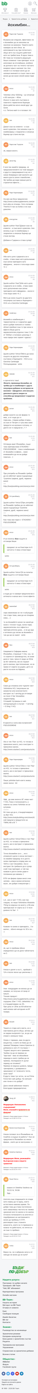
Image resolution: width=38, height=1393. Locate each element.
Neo (10, 645)
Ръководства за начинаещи (14, 1330)
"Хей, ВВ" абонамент (11, 1288)
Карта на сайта (7, 1384)
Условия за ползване (9, 1380)
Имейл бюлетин (9, 1317)
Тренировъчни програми (13, 1345)
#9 (34, 315)
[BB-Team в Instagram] (12, 1373)
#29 (33, 966)
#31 (33, 1024)
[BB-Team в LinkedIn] (21, 1373)
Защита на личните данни (11, 1382)
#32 (33, 1101)
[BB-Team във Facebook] (3, 1373)
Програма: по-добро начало (15, 1283)
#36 (33, 1248)
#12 (33, 411)
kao (10, 120)
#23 (33, 762)
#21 (33, 719)
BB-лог (6, 1320)
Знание (7, 1327)
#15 (33, 499)
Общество (8, 1359)
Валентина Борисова (17, 1128)
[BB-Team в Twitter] (8, 1373)
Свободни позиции (11, 1314)
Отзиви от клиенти (10, 1308)
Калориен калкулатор (12, 1336)
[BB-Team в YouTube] (17, 1373)
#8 (34, 279)
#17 (33, 568)
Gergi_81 (12, 1098)
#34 (33, 1154)
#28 (33, 944)
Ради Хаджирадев (16, 193)
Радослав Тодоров (16, 34)
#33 (33, 1130)
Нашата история (10, 1303)
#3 (34, 147)
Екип (5, 1311)
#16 (33, 535)
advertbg (12, 161)
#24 (33, 795)
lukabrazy (12, 313)
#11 (33, 377)
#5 (34, 195)
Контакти (6, 1322)
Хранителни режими (11, 1334)
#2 (34, 123)
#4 (34, 163)
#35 (33, 1181)
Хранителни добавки (19, 19)
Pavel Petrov (13, 1179)
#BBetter (6, 1362)
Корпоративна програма (13, 1292)
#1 (34, 91)
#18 (33, 609)
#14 (33, 469)
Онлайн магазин (10, 1295)
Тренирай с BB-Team (11, 1286)
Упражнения (8, 1347)
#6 (34, 222)
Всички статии (9, 1354)
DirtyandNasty (14, 496)
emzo (11, 88)
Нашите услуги (11, 1279)
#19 (33, 647)
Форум (5, 19)
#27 (33, 923)
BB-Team (7, 1299)
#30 (33, 985)
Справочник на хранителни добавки (18, 1351)
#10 (33, 350)
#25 (33, 835)
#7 (34, 253)
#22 (33, 738)
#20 (33, 682)
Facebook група (9, 1367)
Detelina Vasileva (15, 1152)
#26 (33, 896)
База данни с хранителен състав (17, 1339)
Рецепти (6, 1341)
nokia (11, 1246)
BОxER (11, 1022)
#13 (33, 440)
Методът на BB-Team (12, 1305)
